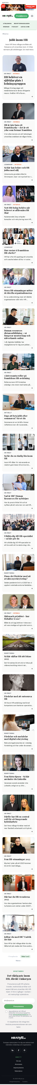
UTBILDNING (7, 23)
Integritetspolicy (15, 1081)
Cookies (25, 1081)
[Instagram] (24, 1050)
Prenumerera (18, 1006)
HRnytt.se (5, 34)
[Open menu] (32, 16)
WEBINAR (6, 26)
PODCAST (15, 26)
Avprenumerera (18, 1068)
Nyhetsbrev (18, 1071)
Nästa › (18, 960)
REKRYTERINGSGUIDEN (22, 23)
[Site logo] (7, 16)
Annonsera (18, 1064)
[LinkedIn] (12, 1050)
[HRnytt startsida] (18, 1037)
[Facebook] (18, 1050)
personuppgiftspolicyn (20, 1014)
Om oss (18, 1061)
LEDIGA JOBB (25, 26)
